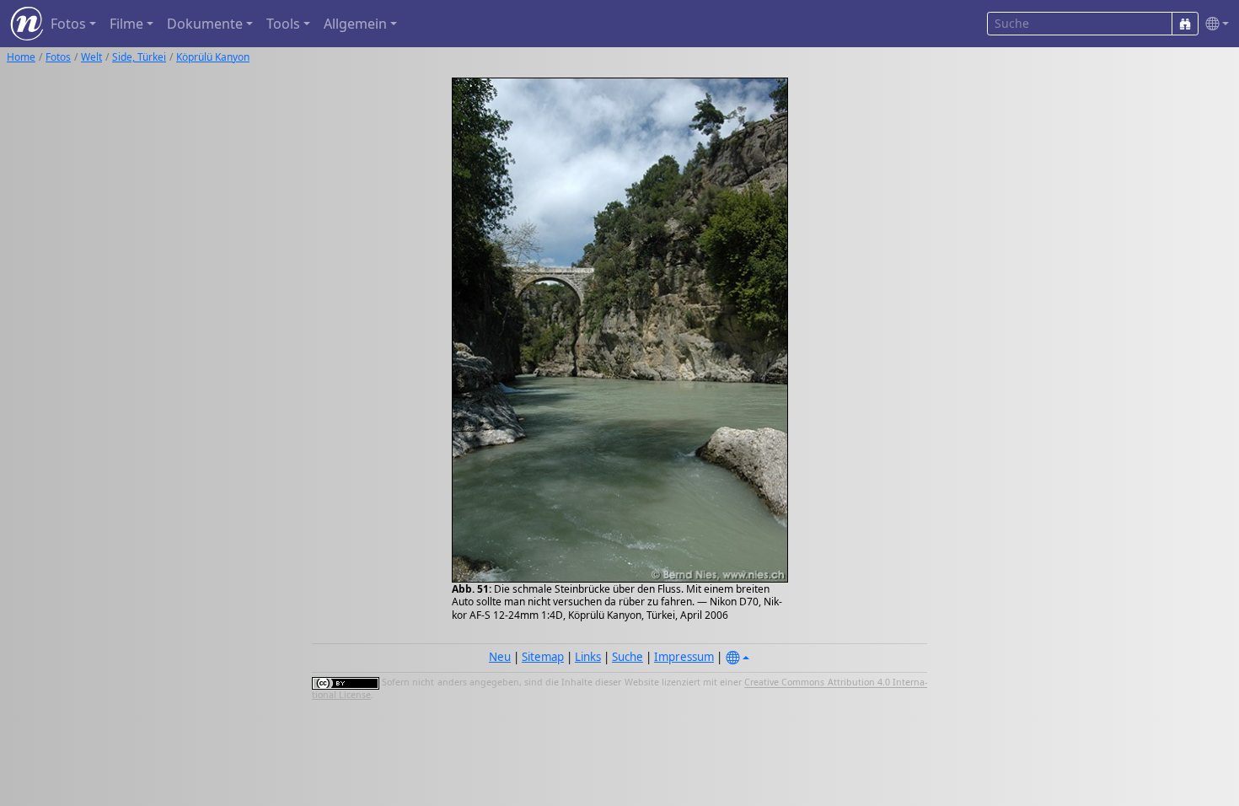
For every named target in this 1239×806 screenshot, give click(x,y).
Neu (500, 656)
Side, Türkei (139, 57)
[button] (1214, 24)
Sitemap (543, 656)
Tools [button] (283, 23)
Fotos (58, 57)
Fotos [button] (68, 23)
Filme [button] (126, 23)
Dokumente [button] (205, 23)
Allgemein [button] (355, 23)
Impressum (684, 656)
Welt (91, 57)
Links (588, 656)
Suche (627, 656)
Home (21, 57)
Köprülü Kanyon (212, 57)
